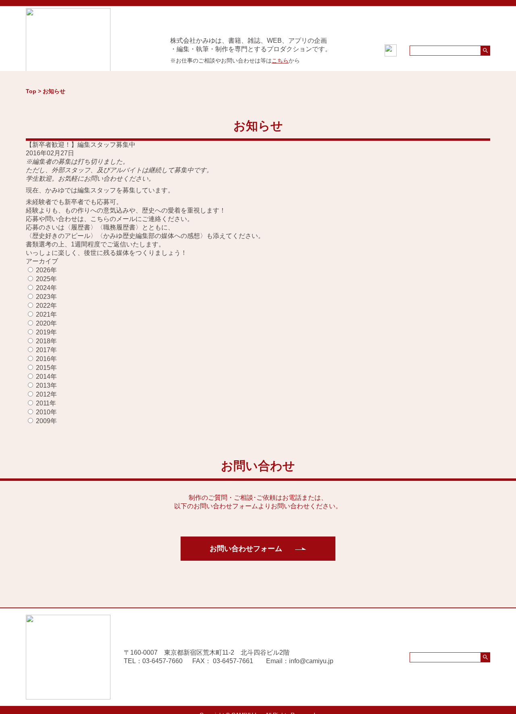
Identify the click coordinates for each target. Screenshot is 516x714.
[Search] (485, 51)
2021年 (46, 314)
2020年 (46, 323)
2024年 (46, 287)
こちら (280, 60)
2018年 (46, 341)
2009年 (46, 421)
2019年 (46, 332)
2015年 (46, 367)
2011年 (46, 403)
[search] (450, 51)
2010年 (46, 412)
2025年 (46, 279)
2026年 (46, 270)
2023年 (46, 296)
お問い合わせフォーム (246, 549)
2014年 (46, 376)
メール (125, 218)
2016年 (46, 358)
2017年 (46, 350)
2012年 (46, 394)
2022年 (46, 305)
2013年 (46, 385)
